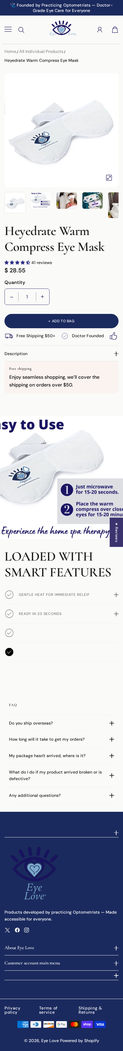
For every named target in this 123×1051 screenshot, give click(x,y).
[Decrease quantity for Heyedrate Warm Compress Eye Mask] (11, 296)
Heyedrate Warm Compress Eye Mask (41, 60)
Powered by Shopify (79, 1040)
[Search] (21, 29)
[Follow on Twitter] (7, 930)
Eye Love (50, 1040)
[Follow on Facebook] (17, 930)
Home (10, 51)
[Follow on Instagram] (26, 930)
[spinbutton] (27, 296)
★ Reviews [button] (116, 532)
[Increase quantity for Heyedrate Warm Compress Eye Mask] (42, 296)
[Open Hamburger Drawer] (8, 29)
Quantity (14, 282)
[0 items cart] (115, 29)
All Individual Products (41, 51)
